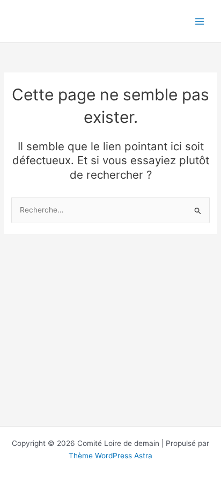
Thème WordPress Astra (110, 455)
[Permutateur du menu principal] (200, 21)
